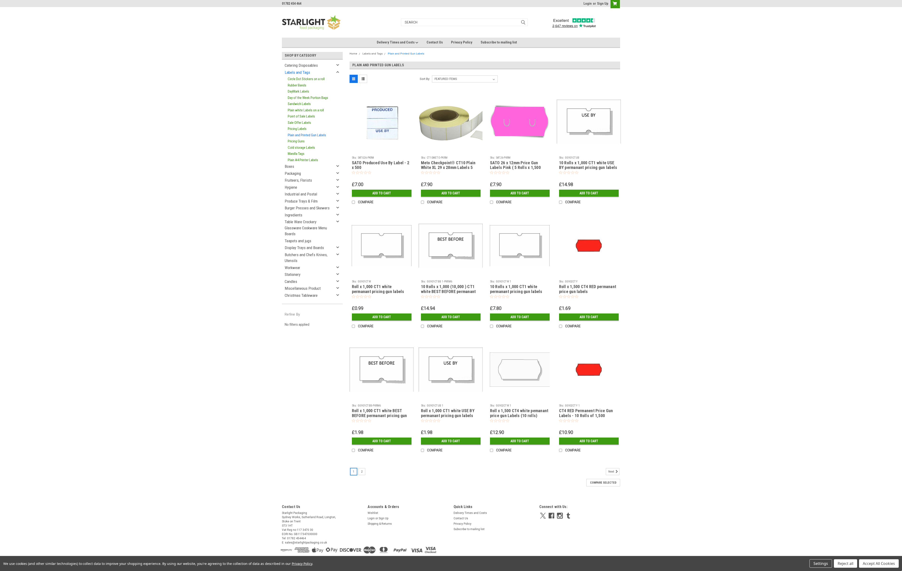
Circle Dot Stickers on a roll (306, 79)
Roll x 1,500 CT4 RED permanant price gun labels (587, 289)
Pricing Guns (296, 141)
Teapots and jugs (298, 241)
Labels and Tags (297, 72)
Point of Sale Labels (301, 116)
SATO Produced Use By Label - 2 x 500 (380, 165)
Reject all (845, 563)
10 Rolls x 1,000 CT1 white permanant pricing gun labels (516, 289)
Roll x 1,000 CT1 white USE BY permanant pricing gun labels (447, 413)
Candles (291, 281)
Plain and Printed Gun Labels (307, 135)
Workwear (292, 267)
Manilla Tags (296, 154)
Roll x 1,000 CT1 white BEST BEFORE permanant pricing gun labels (379, 415)
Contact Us (435, 42)
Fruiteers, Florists (298, 180)
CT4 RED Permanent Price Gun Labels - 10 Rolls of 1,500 (586, 413)
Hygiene (291, 187)
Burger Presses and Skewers (307, 208)
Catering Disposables (301, 65)
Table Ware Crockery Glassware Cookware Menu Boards (306, 227)
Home (353, 53)
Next (611, 471)
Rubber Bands (297, 85)
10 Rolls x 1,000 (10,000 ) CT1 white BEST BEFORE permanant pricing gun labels (448, 291)
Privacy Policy (461, 42)
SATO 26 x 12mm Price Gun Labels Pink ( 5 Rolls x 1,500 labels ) (515, 167)
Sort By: (425, 79)
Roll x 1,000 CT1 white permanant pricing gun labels (378, 289)
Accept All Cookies (879, 563)
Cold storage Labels (301, 147)
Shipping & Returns (380, 523)
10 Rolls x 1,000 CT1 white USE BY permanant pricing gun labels (588, 165)
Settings (820, 563)
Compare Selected (603, 482)
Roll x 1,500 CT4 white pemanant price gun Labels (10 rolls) (519, 413)
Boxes (289, 166)
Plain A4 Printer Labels (303, 160)
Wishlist (373, 513)
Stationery (292, 274)
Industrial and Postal (301, 194)
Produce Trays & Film (301, 201)
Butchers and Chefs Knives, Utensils (306, 257)
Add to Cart (381, 193)
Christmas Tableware (301, 295)
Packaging (293, 173)
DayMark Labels (298, 91)
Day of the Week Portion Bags (308, 98)
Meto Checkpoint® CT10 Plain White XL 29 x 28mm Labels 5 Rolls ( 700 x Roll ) (448, 167)
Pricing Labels (297, 129)
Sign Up (602, 3)
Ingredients (293, 215)
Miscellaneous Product (303, 288)
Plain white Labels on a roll (306, 110)
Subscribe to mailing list (499, 42)
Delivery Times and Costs (396, 42)
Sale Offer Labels (299, 123)
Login (587, 3)
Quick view (381, 150)
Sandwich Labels (299, 104)
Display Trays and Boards (304, 247)
